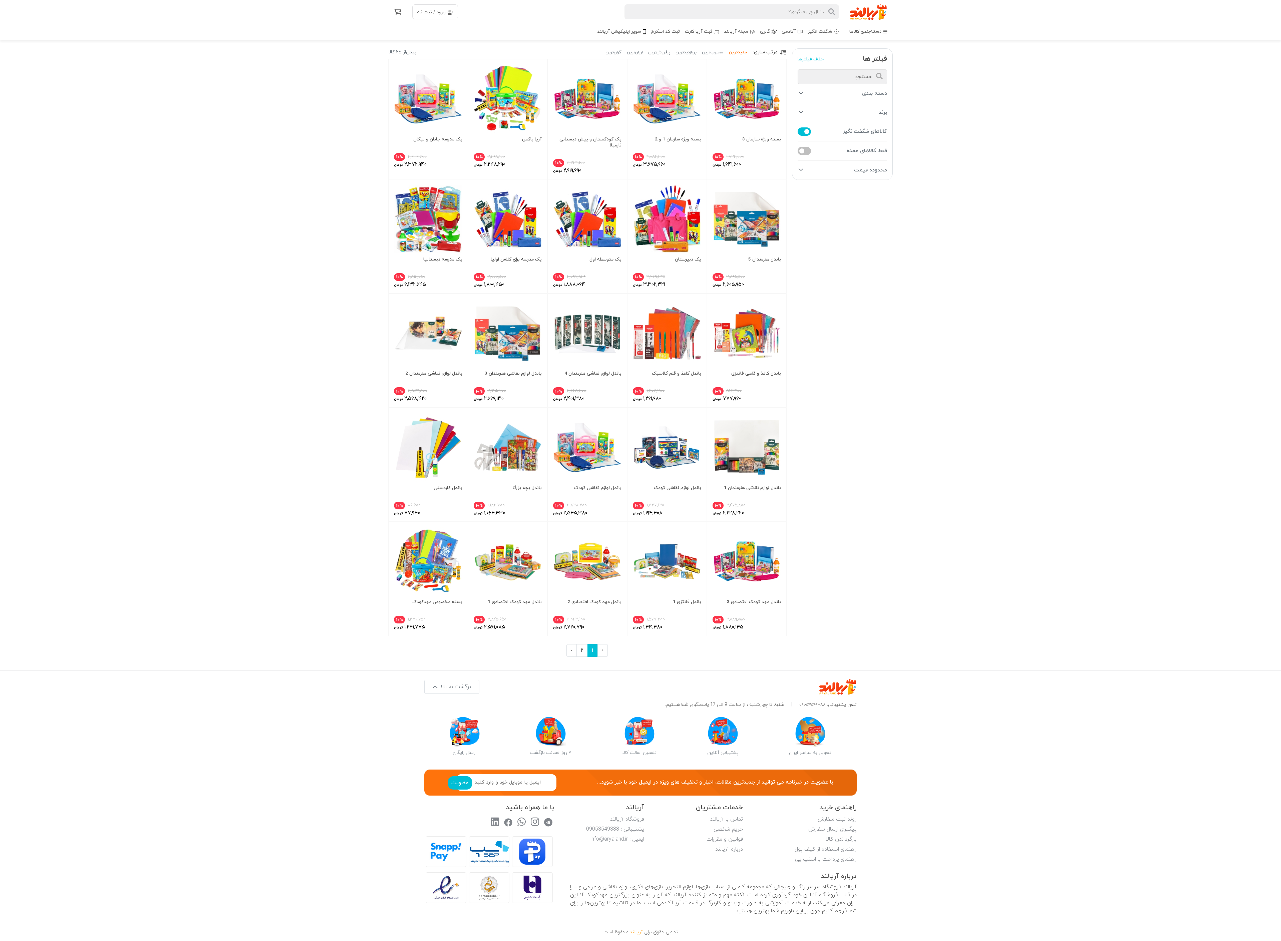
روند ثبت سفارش (837, 819)
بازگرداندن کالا (841, 839)
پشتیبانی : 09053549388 (615, 829)
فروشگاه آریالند (627, 819)
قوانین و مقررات (725, 839)
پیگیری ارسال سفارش (832, 829)
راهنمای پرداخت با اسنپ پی (826, 859)
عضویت (460, 783)
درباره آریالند (729, 849)
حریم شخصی (728, 829)
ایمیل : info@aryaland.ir (617, 839)
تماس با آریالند (726, 819)
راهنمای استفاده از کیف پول (826, 849)
